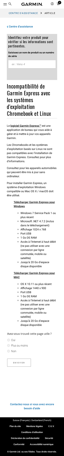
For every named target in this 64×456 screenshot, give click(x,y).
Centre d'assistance (23, 13)
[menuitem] (10, 4)
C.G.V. (51, 426)
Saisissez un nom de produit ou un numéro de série (31, 54)
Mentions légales (34, 426)
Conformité (18, 444)
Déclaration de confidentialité (25, 438)
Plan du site (15, 426)
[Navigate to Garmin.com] (32, 4)
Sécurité (49, 438)
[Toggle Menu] (2, 3)
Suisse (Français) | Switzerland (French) (32, 420)
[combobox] (32, 64)
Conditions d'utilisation (32, 432)
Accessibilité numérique (41, 444)
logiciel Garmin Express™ (25, 125)
